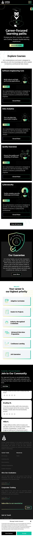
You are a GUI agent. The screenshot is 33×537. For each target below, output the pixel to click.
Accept (24, 533)
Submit (28, 507)
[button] (30, 521)
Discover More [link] (16, 45)
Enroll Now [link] (16, 101)
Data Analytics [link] (5, 462)
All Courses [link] (4, 455)
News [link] (17, 455)
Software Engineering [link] (7, 465)
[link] (31, 9)
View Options (9, 533)
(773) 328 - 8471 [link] (8, 518)
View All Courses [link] (16, 224)
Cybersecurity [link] (5, 459)
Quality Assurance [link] (6, 468)
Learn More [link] (16, 274)
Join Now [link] (5, 386)
